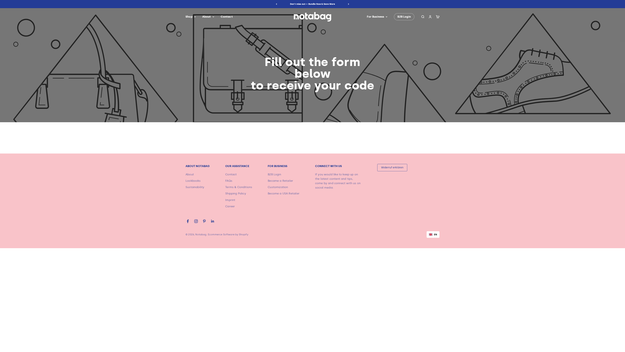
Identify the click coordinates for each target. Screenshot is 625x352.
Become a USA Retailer (283, 193)
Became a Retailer (280, 180)
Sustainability (195, 187)
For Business (375, 16)
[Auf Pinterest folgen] (204, 221)
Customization (278, 187)
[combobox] (433, 234)
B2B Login (404, 16)
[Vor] (348, 4)
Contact (227, 16)
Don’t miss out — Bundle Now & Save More (312, 4)
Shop (189, 16)
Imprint (230, 200)
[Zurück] (276, 4)
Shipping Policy (235, 193)
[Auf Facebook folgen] (188, 221)
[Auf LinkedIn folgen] (212, 221)
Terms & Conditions (238, 187)
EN (435, 234)
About (206, 16)
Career (230, 206)
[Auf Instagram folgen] (196, 221)
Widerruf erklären (392, 167)
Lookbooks (193, 180)
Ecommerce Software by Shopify (228, 234)
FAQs (228, 180)
